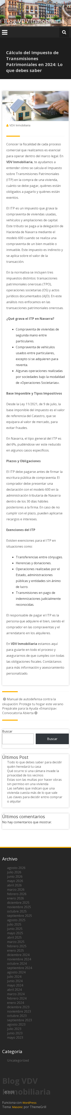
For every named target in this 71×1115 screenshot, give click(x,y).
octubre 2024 (17, 963)
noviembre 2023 (19, 1011)
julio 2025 (14, 924)
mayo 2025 (15, 933)
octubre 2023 (17, 1016)
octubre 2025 (17, 911)
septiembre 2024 (19, 968)
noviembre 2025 (19, 907)
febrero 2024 (16, 998)
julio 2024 (14, 976)
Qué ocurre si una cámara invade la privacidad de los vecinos (33, 773)
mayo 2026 (15, 881)
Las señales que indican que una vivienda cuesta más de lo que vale (32, 790)
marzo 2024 (15, 994)
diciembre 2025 (18, 902)
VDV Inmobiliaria (19, 125)
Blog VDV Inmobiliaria (34, 21)
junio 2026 (14, 876)
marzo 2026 (15, 889)
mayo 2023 (15, 1037)
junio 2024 (14, 981)
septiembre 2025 (19, 915)
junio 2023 (14, 1033)
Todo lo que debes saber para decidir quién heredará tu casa (34, 764)
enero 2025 (15, 950)
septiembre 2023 (19, 1020)
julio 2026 (14, 872)
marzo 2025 (15, 942)
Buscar (7, 731)
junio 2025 (14, 929)
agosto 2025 (16, 920)
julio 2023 (14, 1029)
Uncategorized (18, 1060)
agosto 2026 (16, 868)
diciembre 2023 (18, 1007)
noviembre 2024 (19, 959)
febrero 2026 (16, 894)
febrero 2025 (16, 946)
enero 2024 (15, 1002)
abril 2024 (14, 989)
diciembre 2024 (18, 955)
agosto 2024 (16, 972)
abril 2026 (14, 885)
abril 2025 (14, 937)
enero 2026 (15, 898)
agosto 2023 (16, 1024)
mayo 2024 (15, 985)
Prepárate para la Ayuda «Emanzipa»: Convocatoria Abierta (29, 710)
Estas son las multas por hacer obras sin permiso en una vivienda (34, 781)
